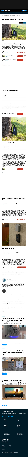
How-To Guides (18, 425)
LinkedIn (11, 416)
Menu (1, 10)
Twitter (5, 416)
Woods (2, 196)
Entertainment (5, 425)
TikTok (8, 416)
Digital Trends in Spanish (19, 433)
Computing (5, 420)
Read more (4, 344)
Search (27, 10)
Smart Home (5, 424)
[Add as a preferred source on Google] (21, 23)
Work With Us (3, 446)
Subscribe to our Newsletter (20, 429)
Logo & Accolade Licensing (7, 434)
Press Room (10, 446)
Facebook (2, 416)
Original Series (18, 426)
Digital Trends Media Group (6, 452)
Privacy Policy (10, 445)
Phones (5, 419)
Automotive (5, 426)
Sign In (24, 10)
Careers (3, 445)
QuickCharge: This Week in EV (14, 312)
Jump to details (6, 52)
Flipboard (12, 416)
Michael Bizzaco (10, 290)
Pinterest (9, 416)
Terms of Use (3, 449)
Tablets (17, 419)
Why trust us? (18, 15)
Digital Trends (4, 11)
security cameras (15, 43)
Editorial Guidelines (6, 433)
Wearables (18, 420)
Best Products (18, 424)
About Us (5, 429)
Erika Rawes (9, 279)
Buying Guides (3, 312)
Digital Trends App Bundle (19, 434)
